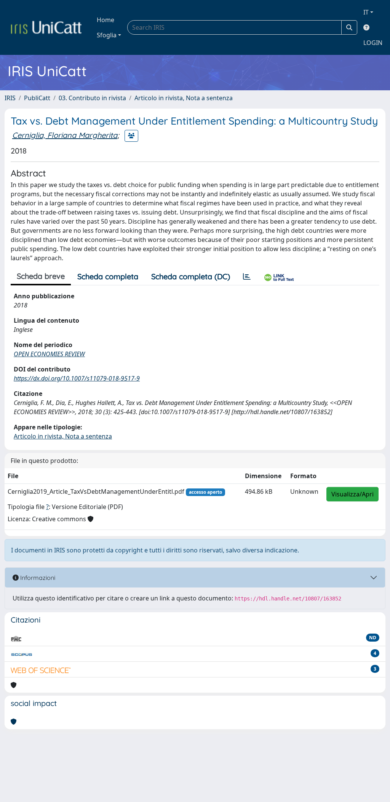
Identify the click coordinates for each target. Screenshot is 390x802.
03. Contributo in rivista (92, 98)
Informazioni (37, 577)
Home (105, 20)
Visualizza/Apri (352, 494)
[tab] (247, 277)
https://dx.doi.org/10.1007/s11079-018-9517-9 (77, 378)
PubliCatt (37, 98)
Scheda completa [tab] (107, 276)
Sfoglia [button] (107, 35)
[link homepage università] (46, 27)
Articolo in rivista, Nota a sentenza (183, 98)
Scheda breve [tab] (41, 276)
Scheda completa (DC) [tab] (190, 276)
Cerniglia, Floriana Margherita (64, 135)
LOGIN (372, 42)
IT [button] (366, 12)
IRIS (10, 98)
